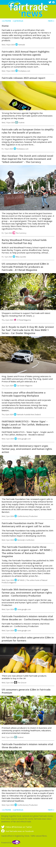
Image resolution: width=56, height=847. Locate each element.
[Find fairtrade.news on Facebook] (53, 3)
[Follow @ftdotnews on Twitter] (50, 3)
